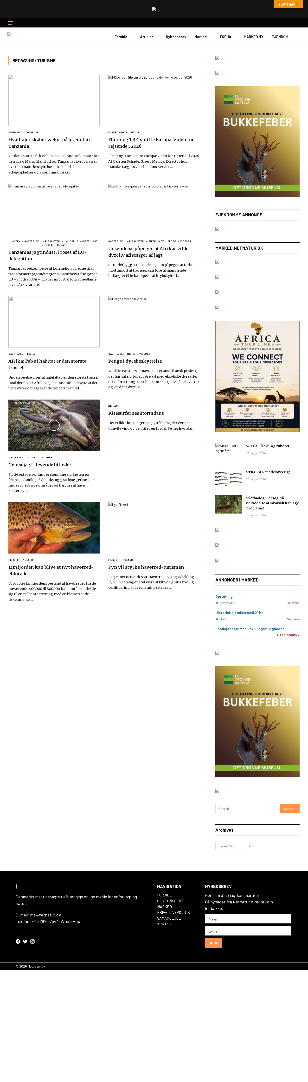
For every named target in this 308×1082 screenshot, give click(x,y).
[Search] (299, 22)
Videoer (185, 241)
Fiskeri (13, 559)
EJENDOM (280, 36)
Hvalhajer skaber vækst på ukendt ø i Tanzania (49, 143)
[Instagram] (32, 941)
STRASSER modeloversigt (268, 472)
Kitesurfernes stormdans (136, 413)
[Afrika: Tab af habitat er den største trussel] (54, 321)
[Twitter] (25, 941)
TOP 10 (225, 36)
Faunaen (14, 132)
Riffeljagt (89, 241)
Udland (62, 244)
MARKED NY (253, 36)
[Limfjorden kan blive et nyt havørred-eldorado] (54, 527)
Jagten (15, 241)
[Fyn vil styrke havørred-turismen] (153, 527)
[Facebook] (18, 941)
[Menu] (10, 23)
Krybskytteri (52, 241)
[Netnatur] (31, 36)
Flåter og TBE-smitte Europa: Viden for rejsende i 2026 (151, 143)
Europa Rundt (117, 132)
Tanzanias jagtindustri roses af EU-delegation (47, 255)
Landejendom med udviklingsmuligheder (249, 629)
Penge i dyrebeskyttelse (135, 361)
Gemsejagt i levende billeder (39, 465)
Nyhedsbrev (176, 36)
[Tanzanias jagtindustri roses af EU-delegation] (54, 209)
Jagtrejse (31, 132)
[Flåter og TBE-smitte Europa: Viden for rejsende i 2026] (153, 100)
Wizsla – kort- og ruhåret (267, 446)
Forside (121, 36)
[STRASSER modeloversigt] (228, 478)
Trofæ (49, 244)
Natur (135, 132)
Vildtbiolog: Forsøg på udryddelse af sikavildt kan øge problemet (272, 503)
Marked (200, 36)
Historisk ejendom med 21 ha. (239, 612)
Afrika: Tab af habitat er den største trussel (47, 364)
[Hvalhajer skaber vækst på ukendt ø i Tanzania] (54, 100)
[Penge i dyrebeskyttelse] (153, 321)
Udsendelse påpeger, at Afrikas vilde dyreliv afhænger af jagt (148, 252)
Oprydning (224, 596)
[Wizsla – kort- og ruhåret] (228, 452)
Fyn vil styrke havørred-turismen (146, 567)
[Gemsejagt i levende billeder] (54, 425)
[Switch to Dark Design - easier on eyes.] (298, 37)
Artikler (146, 36)
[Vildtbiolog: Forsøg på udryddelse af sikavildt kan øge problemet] (228, 504)
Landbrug (71, 241)
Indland (114, 405)
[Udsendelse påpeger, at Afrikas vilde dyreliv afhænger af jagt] (153, 209)
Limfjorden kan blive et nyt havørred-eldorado (51, 570)
